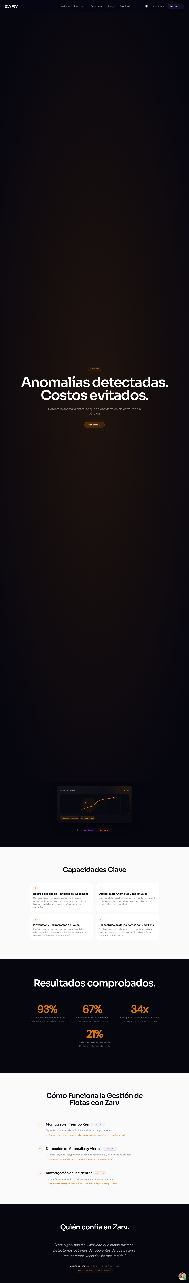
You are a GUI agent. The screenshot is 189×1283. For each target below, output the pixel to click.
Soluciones (96, 6)
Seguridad (125, 6)
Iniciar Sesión (158, 6)
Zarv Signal (88, 830)
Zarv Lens (104, 830)
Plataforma (64, 6)
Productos (79, 6)
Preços (111, 6)
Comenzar (174, 6)
